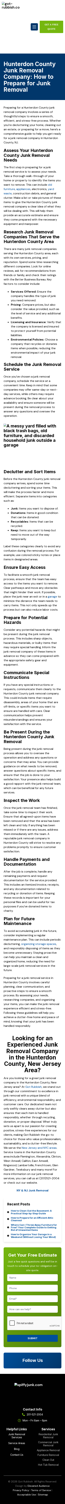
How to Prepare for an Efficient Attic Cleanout (32, 1219)
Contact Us (16, 1454)
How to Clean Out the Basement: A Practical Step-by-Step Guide (31, 1212)
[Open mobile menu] (34, 26)
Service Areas (16, 1443)
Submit (33, 1338)
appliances (23, 189)
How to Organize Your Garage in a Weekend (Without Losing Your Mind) (33, 1235)
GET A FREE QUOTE (51, 26)
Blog (17, 1448)
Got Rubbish (33, 1087)
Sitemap (43, 1494)
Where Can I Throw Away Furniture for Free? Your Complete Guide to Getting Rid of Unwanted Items (34, 1227)
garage (52, 596)
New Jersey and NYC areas (39, 1148)
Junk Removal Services (16, 1436)
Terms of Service (41, 1490)
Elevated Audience (39, 1485)
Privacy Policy (21, 1490)
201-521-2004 (35, 1414)
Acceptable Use (26, 1494)
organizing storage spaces (38, 944)
